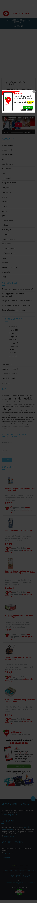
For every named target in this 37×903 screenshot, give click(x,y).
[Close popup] (34, 91)
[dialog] (18, 101)
